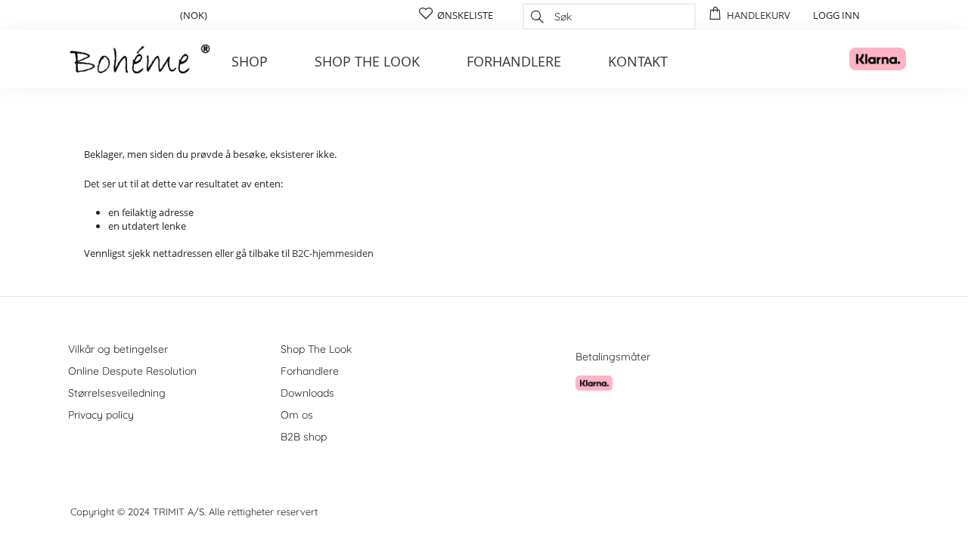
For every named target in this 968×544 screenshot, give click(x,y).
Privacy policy (101, 415)
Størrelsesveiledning (117, 393)
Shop (249, 61)
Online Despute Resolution (132, 371)
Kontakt (638, 61)
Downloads (307, 393)
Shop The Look (316, 349)
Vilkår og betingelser (118, 349)
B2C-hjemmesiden (333, 253)
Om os (297, 415)
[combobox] (609, 16)
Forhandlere (514, 61)
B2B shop (304, 437)
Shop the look (367, 61)
